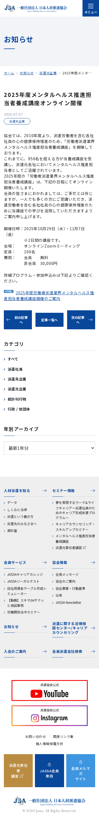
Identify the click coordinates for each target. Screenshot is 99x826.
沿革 (59, 595)
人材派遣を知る (17, 490)
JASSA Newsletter (68, 602)
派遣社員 (15, 369)
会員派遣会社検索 (67, 651)
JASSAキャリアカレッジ (25, 574)
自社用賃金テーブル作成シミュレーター (26, 591)
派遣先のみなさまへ (22, 523)
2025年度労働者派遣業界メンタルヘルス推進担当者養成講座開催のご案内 (49, 295)
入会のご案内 (15, 651)
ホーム (9, 72)
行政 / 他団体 (19, 409)
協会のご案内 (65, 581)
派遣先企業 (17, 379)
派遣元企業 (48, 72)
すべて (13, 359)
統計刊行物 (17, 399)
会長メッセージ (67, 574)
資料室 (12, 530)
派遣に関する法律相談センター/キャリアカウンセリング (70, 628)
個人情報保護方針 (50, 743)
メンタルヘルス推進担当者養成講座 (75, 538)
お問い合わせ (35, 736)
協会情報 (59, 562)
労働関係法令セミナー (23, 612)
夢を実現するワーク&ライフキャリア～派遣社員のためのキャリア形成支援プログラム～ (75, 510)
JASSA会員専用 (49, 773)
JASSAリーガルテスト (23, 581)
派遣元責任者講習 (69, 547)
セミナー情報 (63, 490)
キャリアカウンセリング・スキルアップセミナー (75, 526)
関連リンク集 (63, 736)
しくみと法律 (17, 509)
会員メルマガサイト (80, 773)
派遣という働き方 (20, 516)
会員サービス (15, 562)
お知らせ (27, 72)
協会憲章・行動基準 (70, 588)
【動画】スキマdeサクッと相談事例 (25, 603)
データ (12, 502)
